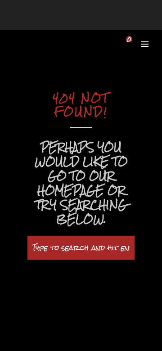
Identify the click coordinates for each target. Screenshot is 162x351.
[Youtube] (87, 13)
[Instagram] (96, 13)
